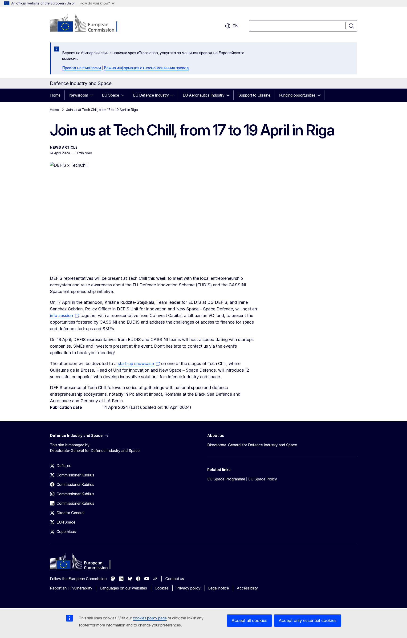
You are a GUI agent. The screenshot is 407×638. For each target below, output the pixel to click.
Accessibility (247, 588)
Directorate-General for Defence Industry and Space (252, 445)
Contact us (174, 578)
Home (55, 95)
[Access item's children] (93, 95)
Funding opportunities (297, 95)
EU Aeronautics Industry (203, 95)
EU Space (110, 95)
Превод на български (81, 67)
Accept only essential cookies (308, 620)
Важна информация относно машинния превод (146, 67)
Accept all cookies (249, 620)
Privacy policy (188, 588)
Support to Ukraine (254, 95)
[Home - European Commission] (88, 23)
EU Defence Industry (151, 95)
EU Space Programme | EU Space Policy (242, 479)
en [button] (235, 25)
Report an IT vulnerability (71, 588)
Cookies (162, 588)
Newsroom (78, 95)
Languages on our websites (123, 588)
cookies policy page (150, 618)
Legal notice (218, 588)
